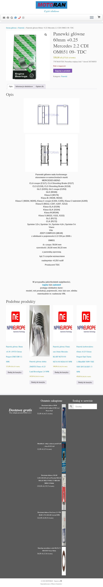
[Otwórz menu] (92, 18)
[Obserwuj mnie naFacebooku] (9, 18)
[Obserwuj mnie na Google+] (12, 18)
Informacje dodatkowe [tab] (24, 86)
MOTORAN (49, 581)
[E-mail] (5, 18)
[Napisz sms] (16, 18)
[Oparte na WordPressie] (61, 580)
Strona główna (11, 28)
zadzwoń (57, 285)
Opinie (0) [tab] (40, 86)
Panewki (21, 28)
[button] (45, 34)
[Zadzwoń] (20, 18)
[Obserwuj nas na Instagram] (24, 18)
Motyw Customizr (56, 584)
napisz (45, 285)
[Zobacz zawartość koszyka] (99, 16)
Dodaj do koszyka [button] (14, 372)
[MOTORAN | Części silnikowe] (51, 5)
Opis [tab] (11, 86)
